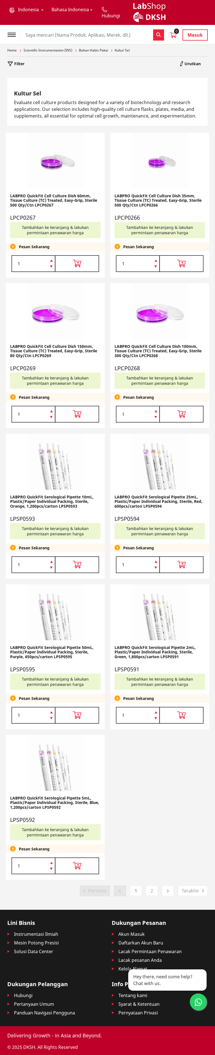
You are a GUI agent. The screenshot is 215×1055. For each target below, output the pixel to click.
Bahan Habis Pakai (93, 50)
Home (12, 50)
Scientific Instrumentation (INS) (48, 50)
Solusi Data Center (33, 951)
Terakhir (190, 891)
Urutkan (192, 63)
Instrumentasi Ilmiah (36, 934)
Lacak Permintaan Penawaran (150, 951)
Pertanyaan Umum (34, 1004)
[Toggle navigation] (13, 34)
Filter (18, 63)
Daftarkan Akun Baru (140, 943)
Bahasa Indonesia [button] (70, 9)
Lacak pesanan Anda (140, 960)
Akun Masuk (131, 934)
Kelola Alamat (132, 969)
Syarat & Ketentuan (139, 1004)
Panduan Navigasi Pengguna (44, 1013)
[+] (51, 260)
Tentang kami (132, 995)
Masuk (195, 35)
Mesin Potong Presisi (36, 943)
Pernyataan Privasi (138, 1013)
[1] (51, 267)
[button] (26, 9)
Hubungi (23, 995)
